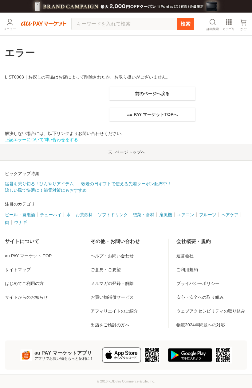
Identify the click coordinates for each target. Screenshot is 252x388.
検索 (186, 23)
